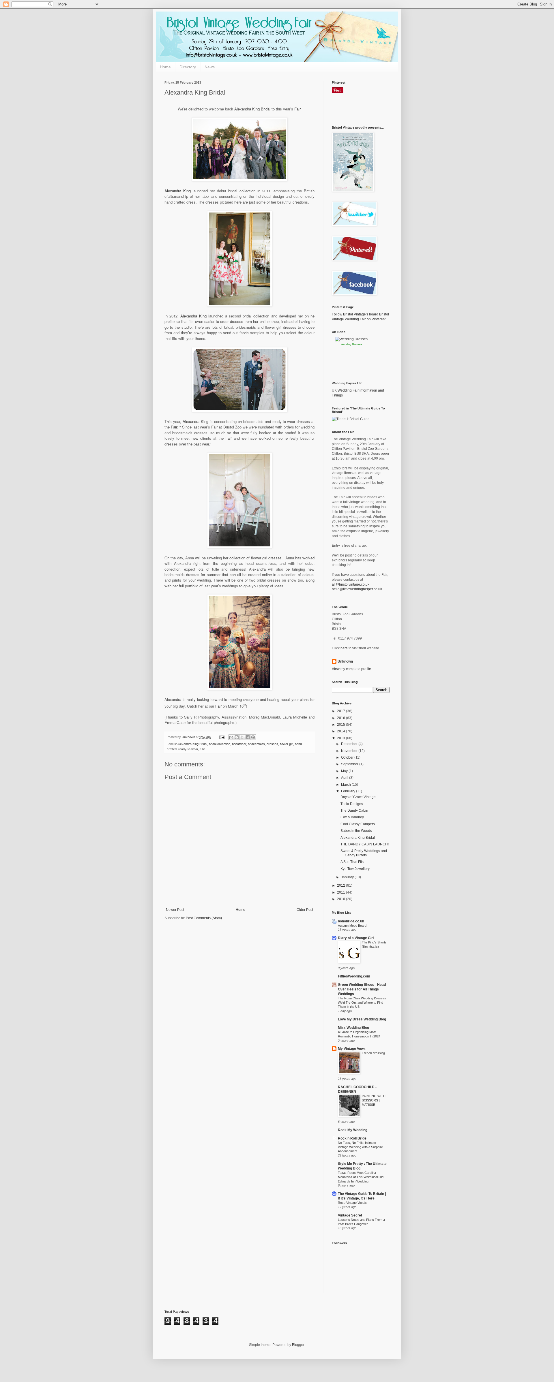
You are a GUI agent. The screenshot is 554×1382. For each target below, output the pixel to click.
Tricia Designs (351, 804)
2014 (341, 731)
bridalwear (239, 744)
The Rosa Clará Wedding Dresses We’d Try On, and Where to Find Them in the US (362, 1002)
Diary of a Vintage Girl (356, 938)
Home (165, 67)
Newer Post (175, 910)
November (349, 751)
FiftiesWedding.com (354, 976)
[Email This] (231, 737)
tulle (202, 749)
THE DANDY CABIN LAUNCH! (364, 844)
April (345, 778)
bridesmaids (256, 744)
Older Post (305, 910)
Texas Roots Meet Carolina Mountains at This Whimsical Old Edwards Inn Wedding (360, 1177)
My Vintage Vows (352, 1049)
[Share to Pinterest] (253, 737)
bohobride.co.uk (351, 921)
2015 (341, 725)
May (345, 771)
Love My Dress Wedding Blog (362, 1019)
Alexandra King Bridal (252, 109)
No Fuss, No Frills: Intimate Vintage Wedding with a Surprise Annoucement (360, 1147)
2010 (341, 899)
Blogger (298, 1345)
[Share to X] (242, 737)
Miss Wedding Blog (353, 1028)
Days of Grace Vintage (358, 797)
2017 (341, 711)
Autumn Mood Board (352, 925)
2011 (341, 892)
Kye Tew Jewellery (355, 869)
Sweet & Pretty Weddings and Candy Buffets (363, 853)
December (349, 744)
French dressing (373, 1053)
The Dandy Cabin (354, 810)
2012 (341, 885)
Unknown (345, 661)
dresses (272, 744)
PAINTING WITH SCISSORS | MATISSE (373, 1100)
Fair (297, 109)
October (347, 757)
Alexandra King (177, 190)
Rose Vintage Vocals (352, 1202)
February (348, 791)
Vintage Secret (350, 1215)
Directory (187, 67)
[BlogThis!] (236, 737)
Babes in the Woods (356, 831)
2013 (341, 738)
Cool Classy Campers (357, 824)
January (348, 877)
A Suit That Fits (352, 862)
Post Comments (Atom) (204, 918)
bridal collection (219, 744)
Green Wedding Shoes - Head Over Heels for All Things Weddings (362, 989)
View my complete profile (351, 669)
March (346, 785)
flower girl (286, 744)
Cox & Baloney (352, 817)
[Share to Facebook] (247, 737)
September (350, 764)
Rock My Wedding (352, 1130)
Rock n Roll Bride (352, 1138)
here (344, 648)
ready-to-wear (188, 749)
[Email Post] (221, 737)
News (210, 67)
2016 (341, 718)
